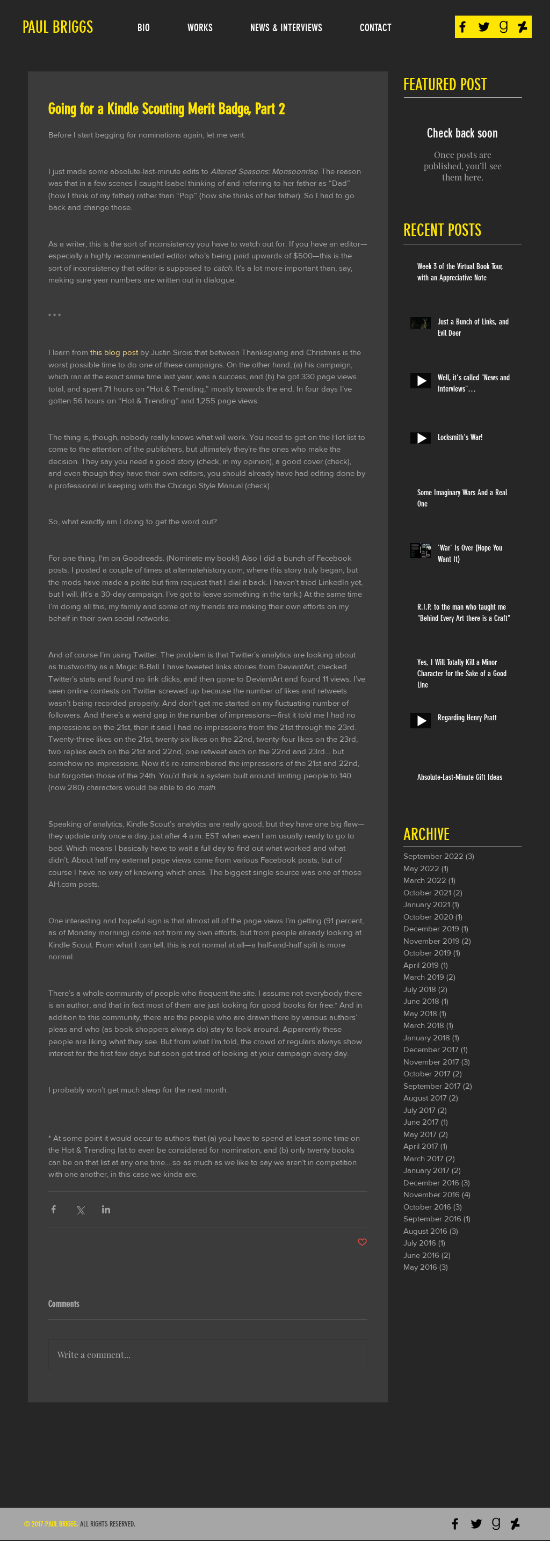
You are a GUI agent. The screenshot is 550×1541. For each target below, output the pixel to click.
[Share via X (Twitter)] (80, 1209)
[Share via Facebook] (53, 1209)
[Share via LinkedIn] (106, 1209)
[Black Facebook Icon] (462, 26)
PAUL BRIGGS (58, 27)
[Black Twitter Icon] (483, 26)
